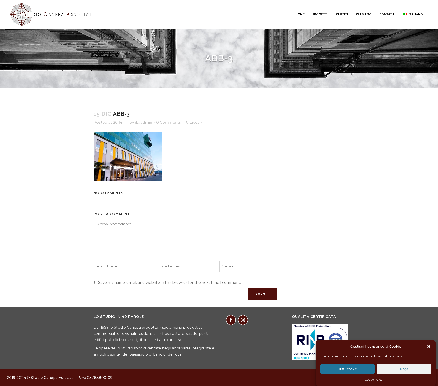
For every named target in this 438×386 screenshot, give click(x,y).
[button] (429, 346)
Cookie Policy (373, 379)
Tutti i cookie (347, 369)
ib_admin (143, 122)
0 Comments (168, 122)
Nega (404, 369)
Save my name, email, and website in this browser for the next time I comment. (169, 282)
